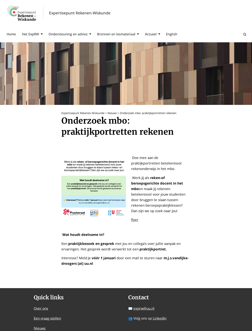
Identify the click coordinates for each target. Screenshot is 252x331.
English (171, 34)
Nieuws (40, 328)
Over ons (41, 308)
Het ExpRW (30, 34)
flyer (134, 219)
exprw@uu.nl (143, 308)
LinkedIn (159, 318)
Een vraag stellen (47, 318)
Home (11, 34)
